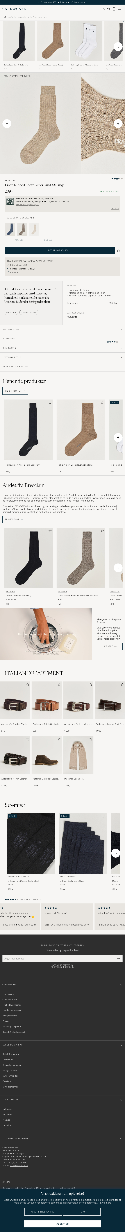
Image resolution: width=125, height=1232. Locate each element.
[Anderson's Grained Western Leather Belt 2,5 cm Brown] (78, 721)
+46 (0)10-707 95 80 (16, 1162)
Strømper (25, 76)
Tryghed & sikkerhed (11, 1004)
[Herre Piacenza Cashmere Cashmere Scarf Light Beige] (78, 755)
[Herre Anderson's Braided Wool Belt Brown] (15, 700)
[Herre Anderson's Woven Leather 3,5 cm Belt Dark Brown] (15, 755)
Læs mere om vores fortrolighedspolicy (62, 966)
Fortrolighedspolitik (11, 1026)
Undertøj (13, 76)
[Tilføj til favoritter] (49, 403)
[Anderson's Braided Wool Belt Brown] (15, 721)
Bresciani (10, 181)
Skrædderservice (10, 1086)
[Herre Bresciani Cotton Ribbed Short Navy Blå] (28, 558)
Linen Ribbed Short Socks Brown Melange (78, 595)
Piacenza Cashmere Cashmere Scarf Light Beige (77, 778)
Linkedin (6, 1125)
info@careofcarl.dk (19, 1165)
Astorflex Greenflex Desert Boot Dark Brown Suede (45, 778)
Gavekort (6, 1081)
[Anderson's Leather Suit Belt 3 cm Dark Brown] (110, 721)
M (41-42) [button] (19, 240)
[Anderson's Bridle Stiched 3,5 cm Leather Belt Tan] (47, 721)
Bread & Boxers (67, 877)
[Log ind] (104, 9)
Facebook (7, 1114)
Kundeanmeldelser (11, 1075)
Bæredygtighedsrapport (13, 1032)
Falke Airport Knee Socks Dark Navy (16, 65)
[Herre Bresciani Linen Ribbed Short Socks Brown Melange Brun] (81, 558)
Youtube (6, 1119)
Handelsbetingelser (11, 1010)
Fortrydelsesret (9, 1015)
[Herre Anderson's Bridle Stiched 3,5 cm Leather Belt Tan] (47, 700)
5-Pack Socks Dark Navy (72, 881)
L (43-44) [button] (48, 240)
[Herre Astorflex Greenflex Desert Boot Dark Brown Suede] (47, 755)
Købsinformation (10, 1054)
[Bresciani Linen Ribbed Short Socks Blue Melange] (10, 229)
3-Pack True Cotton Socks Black (23, 881)
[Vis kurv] (114, 9)
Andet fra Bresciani (23, 485)
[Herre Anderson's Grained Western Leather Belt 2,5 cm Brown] (78, 700)
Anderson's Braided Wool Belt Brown (13, 724)
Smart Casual (28, 312)
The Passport (8, 994)
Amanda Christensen (18, 877)
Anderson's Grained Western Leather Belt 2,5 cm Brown (78, 724)
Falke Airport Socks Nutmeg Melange (50, 65)
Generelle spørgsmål (12, 1065)
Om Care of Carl (10, 999)
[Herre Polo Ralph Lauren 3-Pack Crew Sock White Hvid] (86, 41)
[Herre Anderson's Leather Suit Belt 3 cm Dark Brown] (110, 700)
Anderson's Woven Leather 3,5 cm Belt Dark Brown (14, 778)
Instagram (7, 1109)
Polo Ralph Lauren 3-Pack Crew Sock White (84, 65)
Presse (5, 1021)
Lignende (24, 381)
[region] (62, 916)
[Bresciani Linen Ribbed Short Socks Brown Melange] (22, 229)
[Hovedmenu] (119, 8)
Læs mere (115, 209)
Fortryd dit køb (9, 1070)
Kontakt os (7, 1059)
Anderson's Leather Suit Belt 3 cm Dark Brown (109, 724)
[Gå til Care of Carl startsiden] (14, 9)
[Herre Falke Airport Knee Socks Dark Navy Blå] (19, 41)
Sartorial (11, 312)
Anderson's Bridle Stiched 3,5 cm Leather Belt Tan (45, 724)
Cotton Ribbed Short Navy (18, 595)
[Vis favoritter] (108, 8)
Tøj (5, 76)
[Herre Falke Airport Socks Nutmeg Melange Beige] (53, 41)
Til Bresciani (12, 519)
